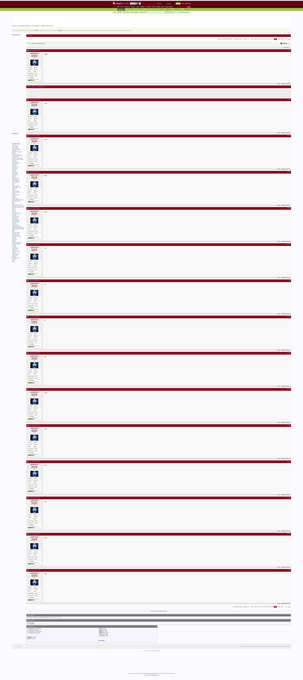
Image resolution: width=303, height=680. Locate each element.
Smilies (101, 630)
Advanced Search (184, 12)
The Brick (14, 246)
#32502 (288, 461)
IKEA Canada (15, 185)
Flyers (137, 6)
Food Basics (15, 168)
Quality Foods (15, 225)
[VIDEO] (101, 632)
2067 (259, 39)
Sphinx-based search (155, 675)
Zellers (13, 261)
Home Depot (15, 179)
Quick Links (143, 12)
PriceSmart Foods (16, 221)
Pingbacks (29, 637)
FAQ (115, 12)
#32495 (288, 208)
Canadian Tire (15, 156)
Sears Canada (15, 235)
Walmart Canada (16, 257)
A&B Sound (15, 145)
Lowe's (13, 197)
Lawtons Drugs (15, 191)
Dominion (14, 160)
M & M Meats (15, 198)
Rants (162, 6)
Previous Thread (155, 611)
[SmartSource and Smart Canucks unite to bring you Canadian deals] (18, 137)
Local (177, 9)
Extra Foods (15, 162)
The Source (14, 247)
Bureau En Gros (15, 154)
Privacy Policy (285, 646)
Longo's (14, 196)
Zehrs (13, 260)
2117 (262, 39)
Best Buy (14, 150)
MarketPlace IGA (16, 201)
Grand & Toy (15, 174)
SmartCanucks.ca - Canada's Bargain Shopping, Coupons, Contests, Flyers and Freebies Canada (264, 646)
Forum (121, 9)
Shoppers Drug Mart (16, 236)
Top (156, 9)
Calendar (119, 12)
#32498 (288, 316)
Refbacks (29, 638)
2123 (286, 44)
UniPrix (13, 252)
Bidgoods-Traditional (16, 151)
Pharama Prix (15, 217)
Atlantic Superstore (16, 149)
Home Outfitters (15, 182)
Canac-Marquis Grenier (17, 155)
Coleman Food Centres (17, 158)
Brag (168, 9)
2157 (266, 39)
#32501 (288, 425)
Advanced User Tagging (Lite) (144, 673)
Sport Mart (14, 238)
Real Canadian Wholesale (18, 228)
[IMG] (100, 631)
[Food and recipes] (182, 7)
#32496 (288, 244)
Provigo (14, 223)
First (246, 39)
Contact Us (243, 646)
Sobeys (14, 237)
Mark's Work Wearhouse (17, 199)
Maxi (13, 202)
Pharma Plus (15, 218)
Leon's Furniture (15, 192)
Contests (148, 6)
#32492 (288, 99)
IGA (13, 184)
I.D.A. (13, 183)
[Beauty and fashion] (180, 7)
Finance (154, 6)
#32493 (288, 135)
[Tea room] (178, 7)
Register (188, 3)
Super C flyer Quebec (17, 242)
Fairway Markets (16, 163)
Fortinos (14, 170)
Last (288, 39)
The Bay (14, 245)
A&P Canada (15, 146)
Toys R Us (14, 250)
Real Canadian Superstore (18, 227)
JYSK (13, 189)
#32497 (288, 280)
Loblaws (14, 193)
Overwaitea (14, 212)
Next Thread (163, 611)
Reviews (158, 6)
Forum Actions (134, 12)
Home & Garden (169, 6)
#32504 (288, 533)
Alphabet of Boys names (38, 43)
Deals (121, 6)
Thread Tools (286, 47)
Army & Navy (15, 148)
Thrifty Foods (15, 248)
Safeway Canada (16, 232)
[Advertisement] (56, 92)
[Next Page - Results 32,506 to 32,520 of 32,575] (286, 39)
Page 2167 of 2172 (239, 39)
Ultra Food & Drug (16, 251)
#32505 (288, 570)
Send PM (278, 83)
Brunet (13, 153)
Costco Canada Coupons (18, 159)
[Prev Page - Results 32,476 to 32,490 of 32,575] (249, 39)
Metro (13, 203)
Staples (14, 240)
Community (126, 12)
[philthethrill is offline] (34, 62)
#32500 (288, 389)
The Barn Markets (16, 243)
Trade (187, 9)
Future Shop (15, 172)
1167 (252, 39)
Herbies (14, 177)
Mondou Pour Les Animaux (18, 206)
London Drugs (15, 194)
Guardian (14, 175)
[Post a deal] (189, 7)
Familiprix (14, 164)
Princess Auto (15, 222)
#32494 (288, 171)
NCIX (13, 209)
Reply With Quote (287, 83)
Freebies (142, 6)
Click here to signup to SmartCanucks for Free (36, 86)
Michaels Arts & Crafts (17, 204)
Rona (13, 231)
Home (118, 6)
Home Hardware (15, 180)
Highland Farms (15, 178)
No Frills (14, 211)
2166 (272, 39)
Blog (115, 9)
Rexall (13, 230)
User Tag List (29, 35)
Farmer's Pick (15, 167)
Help (183, 3)
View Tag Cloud (30, 623)
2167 (275, 39)
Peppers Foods (15, 216)
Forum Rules (101, 640)
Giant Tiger (14, 173)
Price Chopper (15, 219)
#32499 (288, 352)
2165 (269, 39)
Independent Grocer (16, 187)
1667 (256, 39)
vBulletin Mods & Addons (153, 673)
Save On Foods (15, 233)
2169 (282, 39)
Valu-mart (14, 256)
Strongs (14, 241)
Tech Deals (127, 6)
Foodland (14, 169)
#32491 (288, 50)
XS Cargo (14, 259)
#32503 (288, 497)
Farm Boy (14, 165)
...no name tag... (31, 622)
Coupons (133, 6)
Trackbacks (102, 635)
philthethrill (34, 53)
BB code (101, 628)
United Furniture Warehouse (15, 254)
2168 (279, 39)
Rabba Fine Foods (16, 226)
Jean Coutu (14, 188)
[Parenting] (185, 7)
